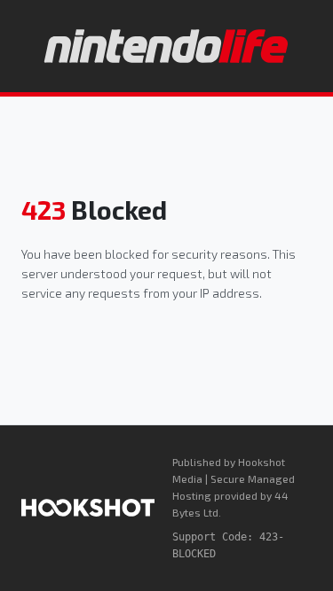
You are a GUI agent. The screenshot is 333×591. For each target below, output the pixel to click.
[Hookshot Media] (88, 508)
